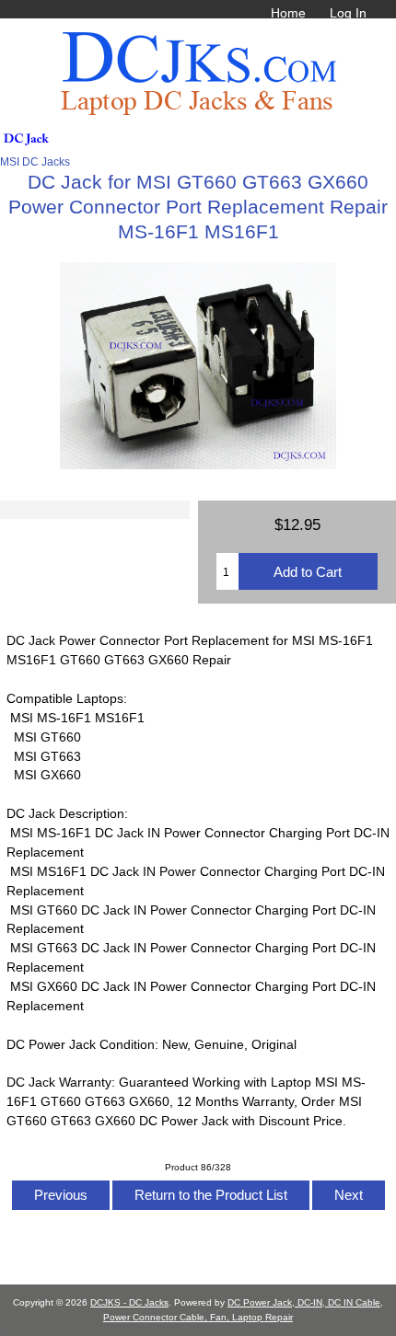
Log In (348, 13)
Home (288, 13)
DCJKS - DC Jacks (129, 1302)
